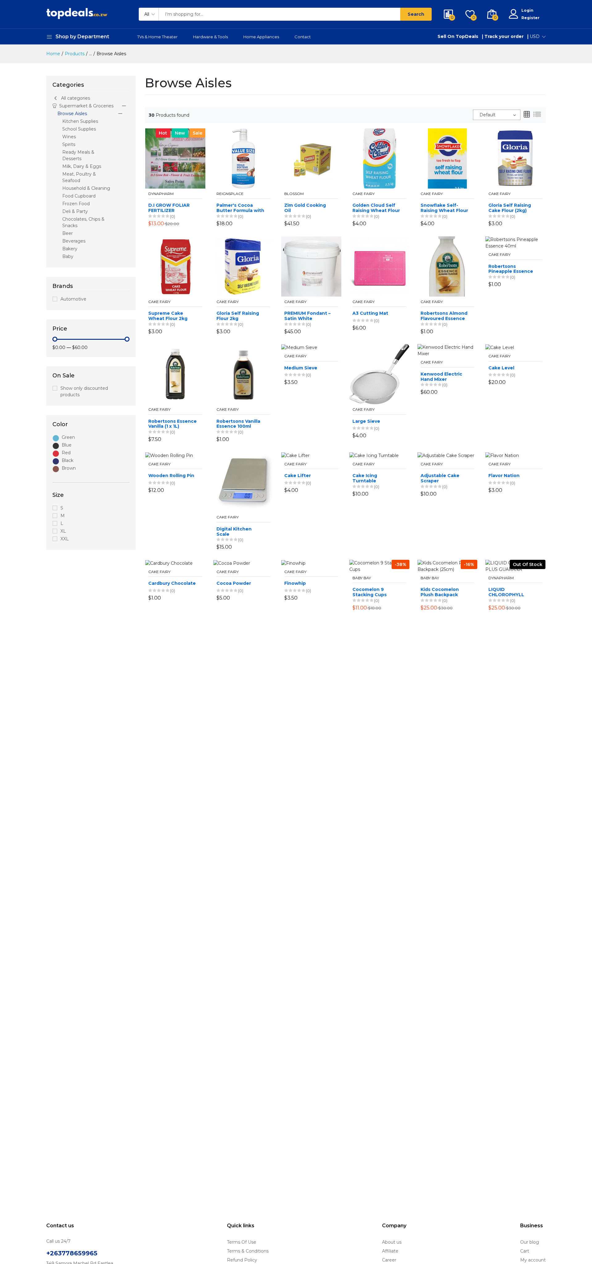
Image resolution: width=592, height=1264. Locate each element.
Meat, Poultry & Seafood (79, 177)
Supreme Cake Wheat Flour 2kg (167, 316)
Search (416, 14)
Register (530, 17)
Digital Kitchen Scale (234, 531)
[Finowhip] (293, 563)
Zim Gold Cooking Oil (305, 208)
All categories (75, 98)
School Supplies (79, 129)
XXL (64, 539)
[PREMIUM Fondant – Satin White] (311, 266)
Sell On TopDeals (458, 36)
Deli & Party (75, 211)
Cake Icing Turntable (364, 478)
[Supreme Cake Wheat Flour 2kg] (175, 266)
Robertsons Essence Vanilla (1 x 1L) (172, 424)
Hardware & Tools (210, 36)
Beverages (73, 241)
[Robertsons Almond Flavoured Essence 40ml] (447, 266)
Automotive (73, 299)
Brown (69, 468)
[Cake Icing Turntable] (374, 455)
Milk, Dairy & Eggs (81, 166)
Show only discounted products (84, 391)
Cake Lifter (297, 475)
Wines (69, 136)
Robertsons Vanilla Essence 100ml (238, 424)
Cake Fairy (363, 194)
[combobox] (496, 115)
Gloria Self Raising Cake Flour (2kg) (509, 208)
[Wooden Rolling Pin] (169, 455)
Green (68, 437)
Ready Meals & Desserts (78, 155)
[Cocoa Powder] (231, 563)
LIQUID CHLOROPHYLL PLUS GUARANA (506, 592)
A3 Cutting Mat (370, 313)
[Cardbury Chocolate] (169, 563)
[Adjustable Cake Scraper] (445, 455)
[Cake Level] (499, 347)
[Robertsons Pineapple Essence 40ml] (515, 242)
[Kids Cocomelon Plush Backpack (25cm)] (447, 566)
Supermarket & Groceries (86, 106)
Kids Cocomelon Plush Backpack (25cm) (440, 592)
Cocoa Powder (233, 583)
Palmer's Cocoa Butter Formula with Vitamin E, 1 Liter (240, 208)
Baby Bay (361, 578)
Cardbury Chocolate (172, 583)
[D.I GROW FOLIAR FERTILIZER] (175, 158)
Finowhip (295, 583)
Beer (67, 233)
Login (527, 10)
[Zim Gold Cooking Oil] (311, 158)
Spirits (68, 144)
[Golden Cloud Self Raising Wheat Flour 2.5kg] (379, 158)
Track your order (504, 36)
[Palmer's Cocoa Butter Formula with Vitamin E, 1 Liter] (243, 158)
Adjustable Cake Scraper (440, 478)
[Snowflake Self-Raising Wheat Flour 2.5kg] (447, 158)
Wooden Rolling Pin (171, 475)
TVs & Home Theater (157, 36)
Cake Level (501, 368)
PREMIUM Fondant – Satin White (307, 316)
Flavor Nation (504, 475)
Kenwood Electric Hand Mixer (441, 377)
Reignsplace (230, 194)
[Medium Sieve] (299, 347)
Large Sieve (366, 421)
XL (63, 531)
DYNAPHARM (161, 194)
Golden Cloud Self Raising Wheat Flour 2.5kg (376, 208)
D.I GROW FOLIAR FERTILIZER (169, 208)
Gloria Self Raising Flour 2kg (237, 316)
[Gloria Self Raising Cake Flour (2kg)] (515, 158)
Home (53, 53)
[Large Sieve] (379, 373)
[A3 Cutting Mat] (379, 266)
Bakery (69, 249)
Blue (67, 445)
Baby (67, 256)
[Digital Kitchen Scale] (243, 481)
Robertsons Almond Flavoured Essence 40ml (444, 316)
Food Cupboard (79, 196)
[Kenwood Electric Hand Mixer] (447, 350)
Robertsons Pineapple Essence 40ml (510, 269)
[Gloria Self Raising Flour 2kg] (243, 266)
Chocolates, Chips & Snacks (83, 222)
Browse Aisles (72, 113)
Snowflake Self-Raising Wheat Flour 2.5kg (444, 208)
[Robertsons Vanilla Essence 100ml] (243, 373)
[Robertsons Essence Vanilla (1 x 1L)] (175, 373)
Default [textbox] (487, 115)
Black (67, 460)
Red (66, 452)
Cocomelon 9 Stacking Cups (369, 592)
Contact (302, 36)
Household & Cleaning (86, 188)
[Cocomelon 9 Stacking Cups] (379, 566)
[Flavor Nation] (502, 455)
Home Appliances (261, 36)
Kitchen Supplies (80, 121)
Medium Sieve (300, 368)
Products (74, 53)
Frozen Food (76, 203)
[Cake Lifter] (295, 455)
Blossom (294, 194)
